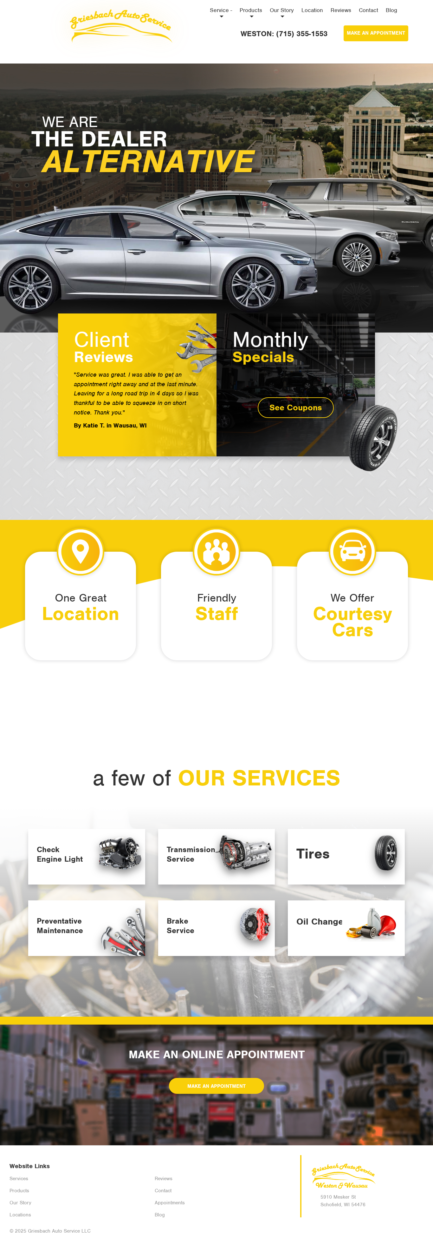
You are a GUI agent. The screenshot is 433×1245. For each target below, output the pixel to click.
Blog (391, 10)
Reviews (341, 10)
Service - (221, 10)
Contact (368, 10)
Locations (20, 1215)
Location (312, 10)
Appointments (170, 1203)
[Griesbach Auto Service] (119, 24)
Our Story (282, 10)
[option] (216, 198)
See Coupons (295, 407)
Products (251, 10)
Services (19, 1178)
